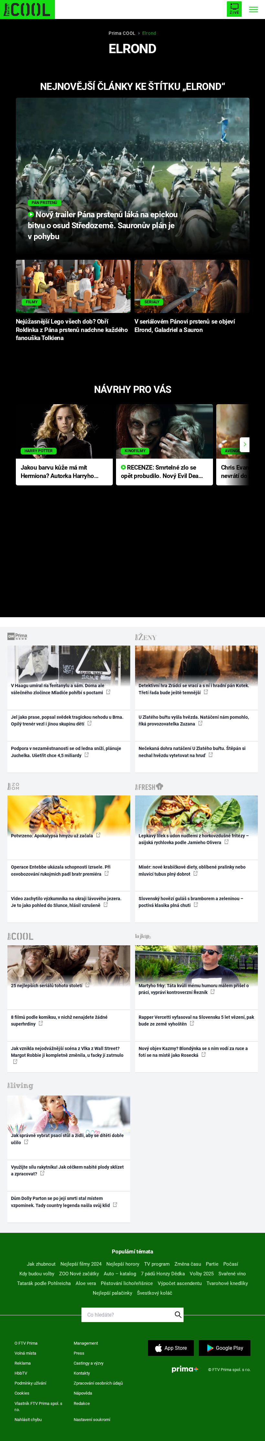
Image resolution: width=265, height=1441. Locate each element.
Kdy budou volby (36, 1274)
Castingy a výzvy (88, 1363)
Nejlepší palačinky (112, 1293)
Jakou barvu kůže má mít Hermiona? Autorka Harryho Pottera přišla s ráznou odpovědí (57, 472)
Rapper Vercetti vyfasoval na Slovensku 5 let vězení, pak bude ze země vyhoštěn (196, 1021)
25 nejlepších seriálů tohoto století (47, 985)
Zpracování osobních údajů (98, 1383)
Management (86, 1343)
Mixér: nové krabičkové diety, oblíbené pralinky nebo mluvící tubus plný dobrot (192, 870)
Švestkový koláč (154, 1293)
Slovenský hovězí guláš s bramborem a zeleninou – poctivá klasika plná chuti (191, 902)
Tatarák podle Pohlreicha (44, 1283)
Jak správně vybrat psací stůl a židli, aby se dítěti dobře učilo (67, 1139)
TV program (157, 1264)
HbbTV (21, 1373)
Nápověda (83, 1393)
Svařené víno (232, 1274)
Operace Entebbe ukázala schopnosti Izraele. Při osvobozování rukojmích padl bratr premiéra (61, 870)
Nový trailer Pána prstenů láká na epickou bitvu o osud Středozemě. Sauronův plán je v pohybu (103, 225)
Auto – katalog (120, 1274)
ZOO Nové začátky (79, 1274)
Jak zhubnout (41, 1264)
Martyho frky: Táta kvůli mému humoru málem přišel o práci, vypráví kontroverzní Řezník (194, 989)
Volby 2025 (202, 1274)
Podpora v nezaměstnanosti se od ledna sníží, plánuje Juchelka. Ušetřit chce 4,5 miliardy (66, 752)
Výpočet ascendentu (180, 1283)
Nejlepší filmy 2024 (80, 1264)
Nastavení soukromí (92, 1419)
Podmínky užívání (30, 1383)
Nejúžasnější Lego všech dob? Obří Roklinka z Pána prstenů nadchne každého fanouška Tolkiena (72, 330)
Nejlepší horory (122, 1264)
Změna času (188, 1264)
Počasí (230, 1264)
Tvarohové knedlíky (227, 1283)
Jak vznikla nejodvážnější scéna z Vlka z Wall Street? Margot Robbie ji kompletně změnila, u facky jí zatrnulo (67, 1052)
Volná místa (25, 1353)
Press (79, 1353)
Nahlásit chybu (28, 1419)
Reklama (23, 1363)
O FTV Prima (26, 1343)
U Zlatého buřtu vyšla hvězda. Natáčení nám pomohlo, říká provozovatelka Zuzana (194, 720)
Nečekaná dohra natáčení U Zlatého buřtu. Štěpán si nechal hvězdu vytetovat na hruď (192, 752)
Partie (212, 1264)
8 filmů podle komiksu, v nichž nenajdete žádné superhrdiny (59, 1021)
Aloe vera (86, 1283)
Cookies (22, 1393)
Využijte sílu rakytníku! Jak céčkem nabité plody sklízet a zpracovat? (67, 1170)
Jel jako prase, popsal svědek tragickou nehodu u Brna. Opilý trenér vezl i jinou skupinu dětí (67, 720)
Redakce (82, 1403)
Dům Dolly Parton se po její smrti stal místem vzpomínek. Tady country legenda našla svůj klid (61, 1202)
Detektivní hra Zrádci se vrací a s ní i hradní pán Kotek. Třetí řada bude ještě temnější (194, 689)
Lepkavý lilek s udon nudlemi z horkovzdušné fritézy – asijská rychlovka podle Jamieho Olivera (194, 839)
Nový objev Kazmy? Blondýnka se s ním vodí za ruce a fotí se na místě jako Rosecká (193, 1052)
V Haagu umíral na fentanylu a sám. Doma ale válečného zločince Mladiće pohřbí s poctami (57, 689)
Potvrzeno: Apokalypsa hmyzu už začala (52, 835)
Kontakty (82, 1373)
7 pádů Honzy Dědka (163, 1274)
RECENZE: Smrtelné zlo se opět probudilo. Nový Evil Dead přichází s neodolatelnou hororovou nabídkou (161, 472)
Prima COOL (122, 33)
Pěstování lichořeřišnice (127, 1283)
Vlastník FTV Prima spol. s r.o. (38, 1406)
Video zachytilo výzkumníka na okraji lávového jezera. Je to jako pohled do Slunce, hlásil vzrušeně (66, 902)
